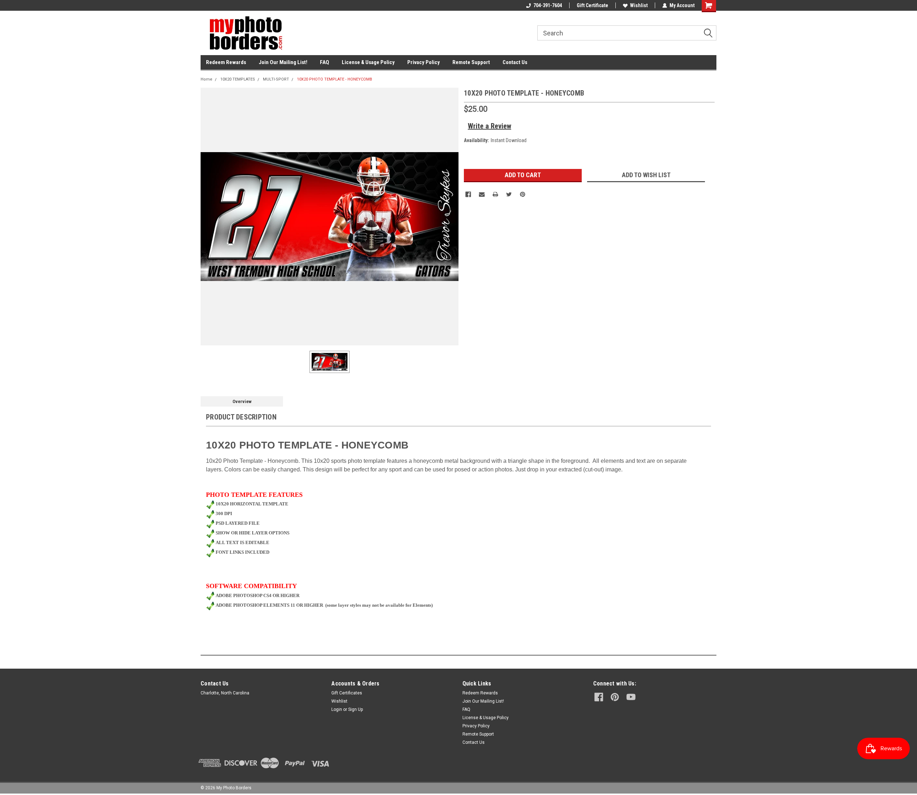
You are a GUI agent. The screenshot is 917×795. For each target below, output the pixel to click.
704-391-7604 (547, 5)
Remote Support (471, 62)
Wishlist (639, 5)
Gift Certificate (592, 5)
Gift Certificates (346, 692)
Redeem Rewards (226, 62)
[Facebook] (468, 194)
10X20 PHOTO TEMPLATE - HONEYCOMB (334, 79)
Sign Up (355, 709)
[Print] (495, 194)
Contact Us (515, 62)
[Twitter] (509, 194)
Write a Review (489, 126)
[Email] (482, 194)
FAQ (324, 62)
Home (206, 79)
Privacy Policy (423, 62)
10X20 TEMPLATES (237, 79)
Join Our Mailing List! (283, 62)
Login (336, 709)
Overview (241, 401)
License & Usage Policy (368, 62)
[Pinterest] (522, 194)
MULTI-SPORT (276, 79)
